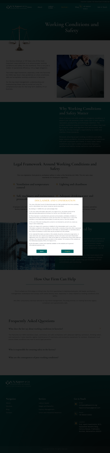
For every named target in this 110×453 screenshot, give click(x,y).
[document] (55, 226)
